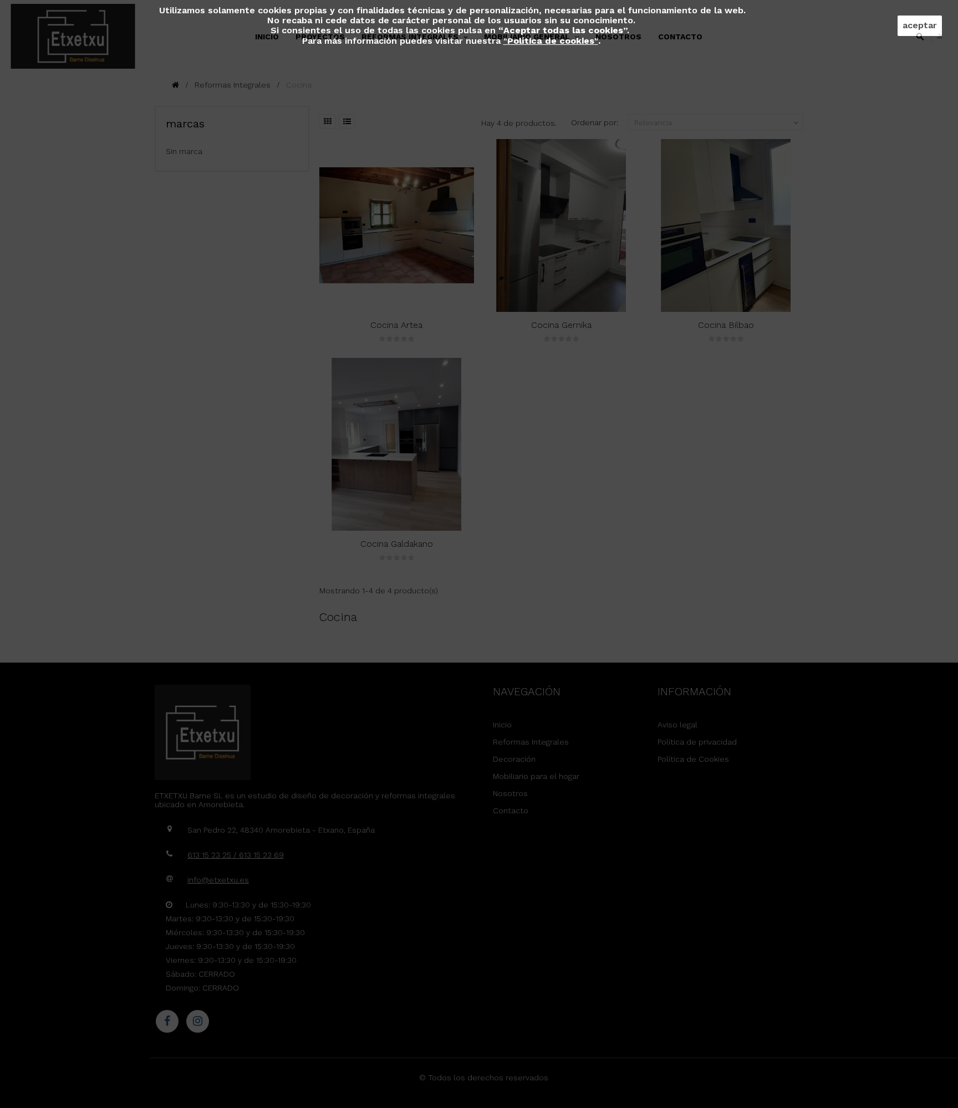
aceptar (920, 25)
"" (550, 40)
